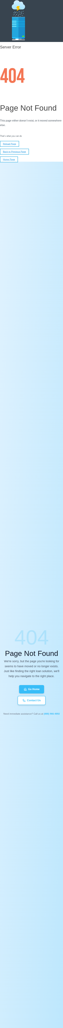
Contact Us (34, 700)
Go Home (34, 689)
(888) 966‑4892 (52, 713)
